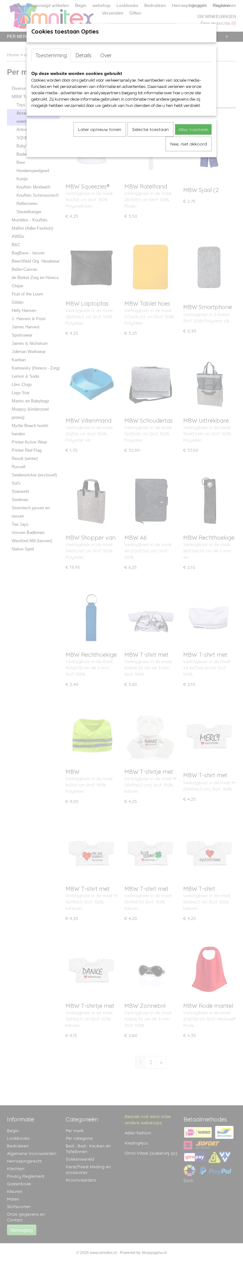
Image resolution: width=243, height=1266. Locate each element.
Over (106, 55)
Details (83, 55)
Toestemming (51, 55)
